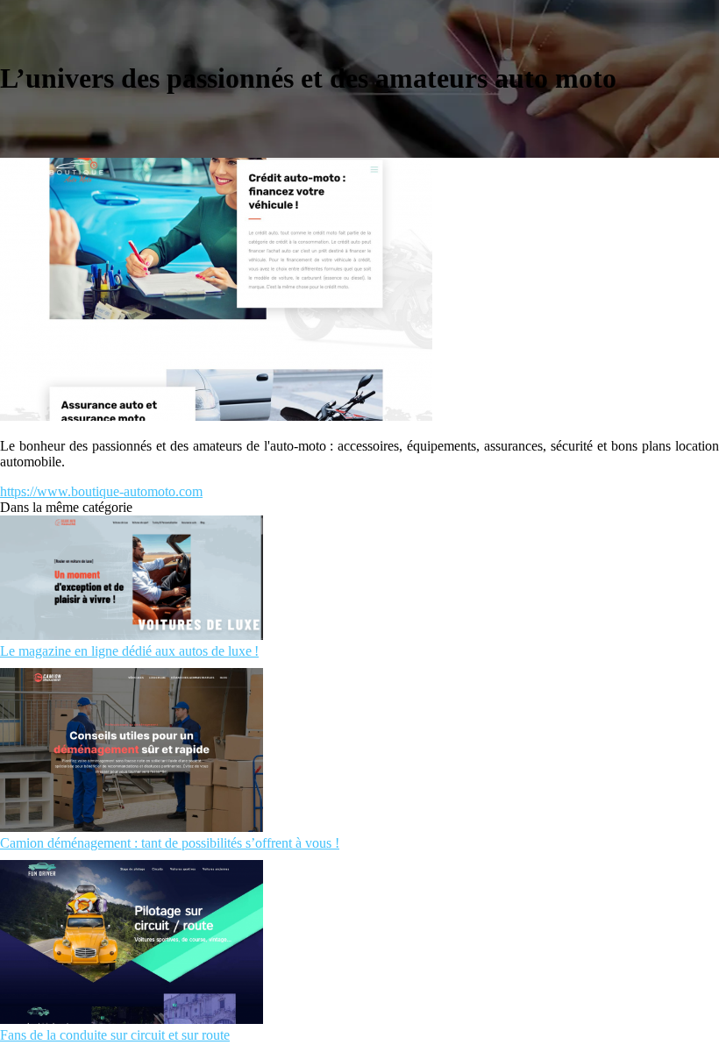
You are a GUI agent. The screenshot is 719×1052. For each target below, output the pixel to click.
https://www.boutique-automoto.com (101, 491)
